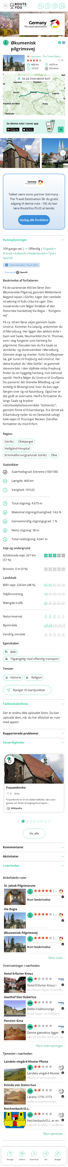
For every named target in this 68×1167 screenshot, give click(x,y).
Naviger (10, 1159)
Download (34, 1159)
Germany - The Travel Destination (49, 56)
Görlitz (9, 442)
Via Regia (10, 909)
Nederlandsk (37, 253)
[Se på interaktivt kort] (34, 112)
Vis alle (34, 833)
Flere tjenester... (54, 1134)
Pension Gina (13, 1021)
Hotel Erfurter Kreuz (18, 974)
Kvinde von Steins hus (20, 1085)
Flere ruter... (56, 958)
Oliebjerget (25, 442)
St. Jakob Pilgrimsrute (19, 886)
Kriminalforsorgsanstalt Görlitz (26, 455)
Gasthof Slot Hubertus (20, 997)
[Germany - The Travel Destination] (42, 30)
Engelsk (48, 249)
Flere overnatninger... (50, 1046)
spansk (8, 258)
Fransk (7, 253)
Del (45, 1159)
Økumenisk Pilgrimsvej (21, 933)
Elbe (54, 455)
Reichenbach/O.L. (17, 1109)
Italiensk (20, 253)
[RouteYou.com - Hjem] (18, 6)
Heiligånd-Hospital (17, 448)
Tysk (51, 253)
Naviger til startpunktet (29, 690)
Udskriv (22, 1159)
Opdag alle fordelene (34, 220)
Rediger (58, 1159)
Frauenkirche (16, 788)
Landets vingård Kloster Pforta (26, 1062)
